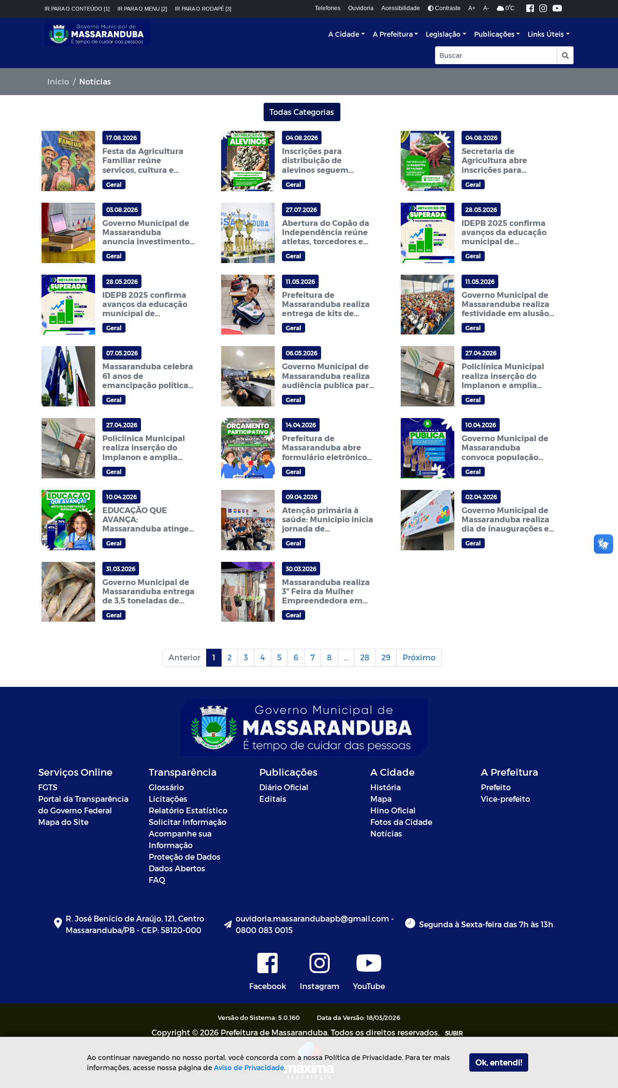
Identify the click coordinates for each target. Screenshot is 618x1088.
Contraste (447, 8)
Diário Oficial (284, 787)
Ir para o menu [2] (142, 9)
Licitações (168, 798)
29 (386, 657)
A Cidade (343, 34)
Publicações (494, 34)
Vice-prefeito (505, 798)
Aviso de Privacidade (249, 1067)
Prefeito (496, 787)
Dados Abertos (177, 868)
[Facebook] (530, 9)
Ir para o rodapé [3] (203, 9)
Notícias (386, 833)
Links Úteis (546, 34)
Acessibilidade (400, 8)
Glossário (166, 787)
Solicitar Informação (187, 821)
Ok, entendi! (499, 1062)
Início (58, 81)
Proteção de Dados (185, 856)
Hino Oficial (393, 810)
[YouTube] (557, 9)
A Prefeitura (393, 34)
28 (364, 657)
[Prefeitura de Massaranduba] (97, 34)
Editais (272, 798)
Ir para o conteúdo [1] (77, 9)
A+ (472, 8)
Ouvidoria (361, 8)
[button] (565, 55)
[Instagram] (543, 9)
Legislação (443, 34)
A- (486, 8)
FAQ (157, 879)
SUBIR (454, 1033)
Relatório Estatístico (188, 810)
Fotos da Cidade (401, 821)
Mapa (381, 798)
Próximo (419, 657)
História (385, 787)
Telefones (327, 8)
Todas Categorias (301, 111)
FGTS (47, 787)
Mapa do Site (63, 821)
